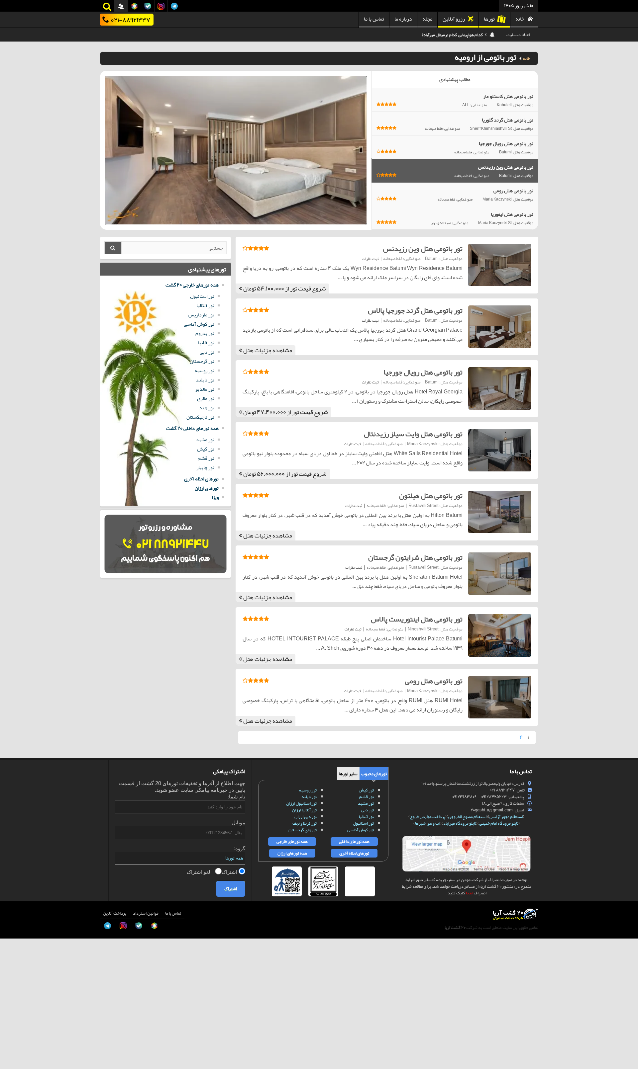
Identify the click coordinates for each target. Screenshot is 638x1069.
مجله (427, 19)
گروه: (239, 848)
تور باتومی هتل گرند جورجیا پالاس (415, 310)
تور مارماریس (201, 315)
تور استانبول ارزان (301, 803)
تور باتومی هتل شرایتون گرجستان (415, 557)
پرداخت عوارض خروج (427, 816)
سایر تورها (348, 773)
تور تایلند (205, 380)
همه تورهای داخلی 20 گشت (192, 428)
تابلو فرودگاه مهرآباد (459, 823)
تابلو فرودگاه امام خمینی (498, 823)
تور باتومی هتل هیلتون (431, 496)
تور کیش (205, 449)
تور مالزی (205, 398)
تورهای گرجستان (302, 830)
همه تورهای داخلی (354, 841)
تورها (489, 19)
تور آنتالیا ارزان (304, 810)
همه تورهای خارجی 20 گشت (192, 285)
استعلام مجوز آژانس (506, 816)
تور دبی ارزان (305, 816)
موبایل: (238, 822)
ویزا (215, 497)
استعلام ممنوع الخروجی (467, 816)
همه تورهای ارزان (292, 853)
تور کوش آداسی (199, 324)
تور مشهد (205, 440)
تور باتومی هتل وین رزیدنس (423, 249)
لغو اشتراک (199, 872)
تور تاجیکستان (200, 417)
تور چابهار (205, 467)
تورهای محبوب (374, 773)
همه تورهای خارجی (292, 841)
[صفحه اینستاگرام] (12, 1052)
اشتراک (230, 872)
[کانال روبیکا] (12, 1007)
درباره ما (403, 19)
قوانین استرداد (146, 913)
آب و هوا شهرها (427, 823)
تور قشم (206, 458)
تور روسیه (204, 370)
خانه (519, 19)
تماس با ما (374, 19)
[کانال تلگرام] (12, 1037)
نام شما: (236, 796)
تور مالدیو (204, 389)
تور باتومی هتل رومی (434, 681)
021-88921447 (130, 20)
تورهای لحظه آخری (201, 479)
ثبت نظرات (370, 259)
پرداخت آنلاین (114, 913)
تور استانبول (202, 296)
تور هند (206, 408)
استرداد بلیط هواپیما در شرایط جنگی (453, 35)
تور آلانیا (206, 343)
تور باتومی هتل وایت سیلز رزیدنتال (413, 434)
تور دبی (207, 352)
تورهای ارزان (207, 488)
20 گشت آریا (455, 927)
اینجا (469, 893)
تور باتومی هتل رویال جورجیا (423, 372)
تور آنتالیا (205, 305)
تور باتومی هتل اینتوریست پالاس (417, 619)
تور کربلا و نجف (304, 823)
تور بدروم (204, 333)
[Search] (113, 247)
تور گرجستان (202, 361)
